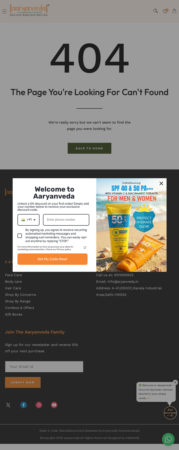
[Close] (161, 183)
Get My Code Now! (52, 259)
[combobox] (28, 220)
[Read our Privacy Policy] (85, 247)
